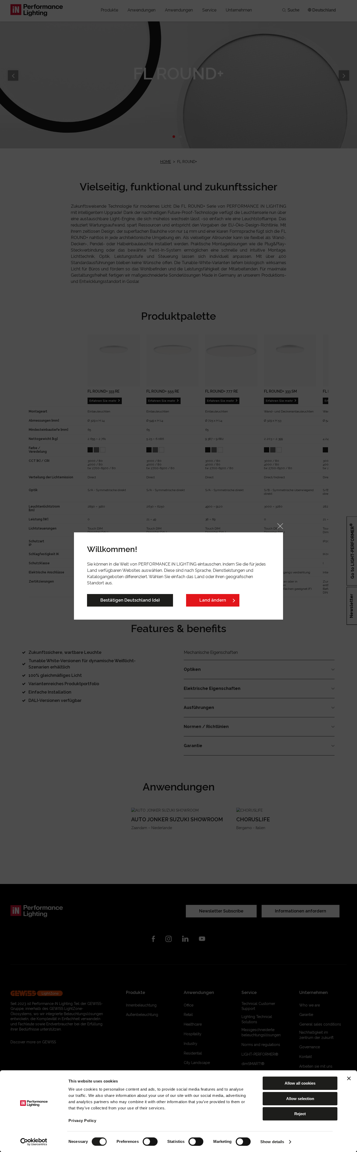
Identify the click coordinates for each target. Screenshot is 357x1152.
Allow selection (300, 1098)
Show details (272, 1141)
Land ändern (212, 600)
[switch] (150, 1141)
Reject (300, 1114)
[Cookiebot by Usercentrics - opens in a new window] (34, 1142)
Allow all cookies (300, 1083)
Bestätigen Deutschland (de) (130, 600)
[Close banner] (349, 1078)
